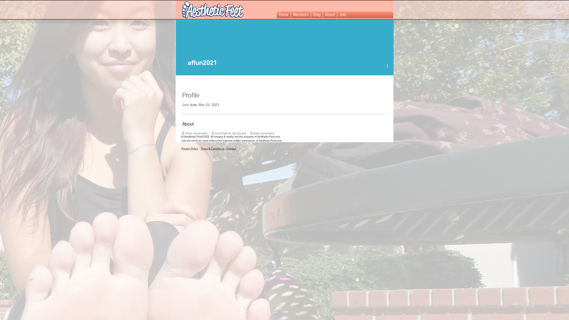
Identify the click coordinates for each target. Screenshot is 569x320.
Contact (231, 148)
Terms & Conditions (212, 148)
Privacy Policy (189, 148)
